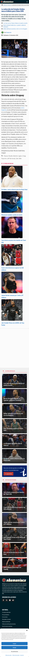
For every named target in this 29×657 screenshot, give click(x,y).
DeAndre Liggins (17, 156)
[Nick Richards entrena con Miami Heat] (14, 550)
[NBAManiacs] (7, 2)
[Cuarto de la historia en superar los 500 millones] (14, 505)
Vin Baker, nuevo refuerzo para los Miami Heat (14, 189)
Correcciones (4, 617)
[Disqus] (14, 348)
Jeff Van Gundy (11, 158)
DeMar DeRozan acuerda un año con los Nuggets (15, 29)
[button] (27, 630)
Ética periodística (5, 614)
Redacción (8, 32)
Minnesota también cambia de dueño (11, 215)
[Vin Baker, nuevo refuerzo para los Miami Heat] (14, 456)
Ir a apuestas (8, 474)
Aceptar (14, 643)
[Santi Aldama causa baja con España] (14, 565)
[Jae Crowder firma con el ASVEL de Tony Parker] (14, 535)
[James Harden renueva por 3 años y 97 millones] (14, 520)
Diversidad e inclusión (6, 619)
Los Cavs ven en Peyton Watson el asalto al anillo (15, 23)
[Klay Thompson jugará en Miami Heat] (14, 426)
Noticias (5, 5)
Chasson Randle (8, 156)
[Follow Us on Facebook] (3, 600)
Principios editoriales (6, 612)
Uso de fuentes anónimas (7, 626)
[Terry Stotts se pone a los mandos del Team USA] (14, 490)
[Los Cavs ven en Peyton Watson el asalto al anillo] (14, 381)
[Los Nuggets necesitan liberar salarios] (14, 441)
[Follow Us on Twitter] (6, 600)
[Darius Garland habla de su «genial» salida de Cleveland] (14, 396)
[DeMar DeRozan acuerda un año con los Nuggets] (14, 411)
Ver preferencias (14, 651)
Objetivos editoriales (6, 621)
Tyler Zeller (19, 158)
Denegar (14, 647)
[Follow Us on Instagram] (10, 600)
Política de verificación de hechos (9, 624)
